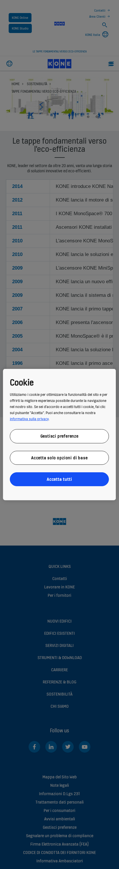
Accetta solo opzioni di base (59, 457)
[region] (59, 434)
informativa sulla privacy (29, 418)
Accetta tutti (59, 479)
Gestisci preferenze (59, 436)
